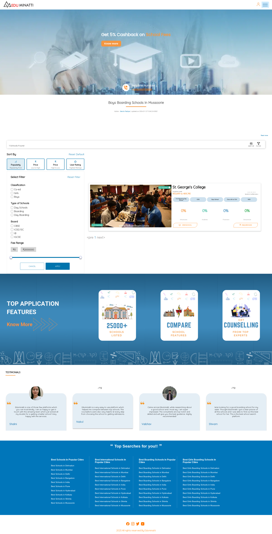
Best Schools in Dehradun (62, 465)
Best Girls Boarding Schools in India (199, 485)
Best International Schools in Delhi (110, 476)
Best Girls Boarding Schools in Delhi (199, 476)
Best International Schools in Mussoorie (112, 505)
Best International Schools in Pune (110, 489)
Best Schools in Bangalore (63, 478)
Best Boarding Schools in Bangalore (155, 480)
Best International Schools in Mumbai (111, 472)
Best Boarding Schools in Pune (152, 489)
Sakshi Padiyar (125, 111)
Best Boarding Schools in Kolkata (153, 497)
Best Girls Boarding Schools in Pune (199, 489)
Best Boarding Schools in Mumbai (154, 472)
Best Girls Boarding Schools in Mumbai (200, 472)
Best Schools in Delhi (60, 474)
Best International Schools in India (110, 485)
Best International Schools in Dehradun (112, 468)
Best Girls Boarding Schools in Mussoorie (201, 505)
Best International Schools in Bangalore (112, 480)
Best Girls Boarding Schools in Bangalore (201, 480)
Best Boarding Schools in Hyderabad (155, 493)
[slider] (11, 257)
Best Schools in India (60, 482)
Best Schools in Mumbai (62, 470)
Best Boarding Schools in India (152, 485)
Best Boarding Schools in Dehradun (155, 468)
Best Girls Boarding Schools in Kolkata (200, 497)
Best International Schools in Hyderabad (113, 493)
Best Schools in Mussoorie (63, 503)
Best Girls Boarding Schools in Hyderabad (201, 493)
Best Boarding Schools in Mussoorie (155, 505)
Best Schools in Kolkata (61, 495)
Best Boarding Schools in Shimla (153, 501)
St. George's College (189, 187)
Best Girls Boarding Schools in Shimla (199, 501)
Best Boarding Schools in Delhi (152, 476)
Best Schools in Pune (60, 486)
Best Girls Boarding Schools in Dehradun (201, 468)
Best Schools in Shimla (61, 499)
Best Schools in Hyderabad (63, 490)
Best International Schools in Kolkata (111, 497)
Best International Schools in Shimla (111, 501)
